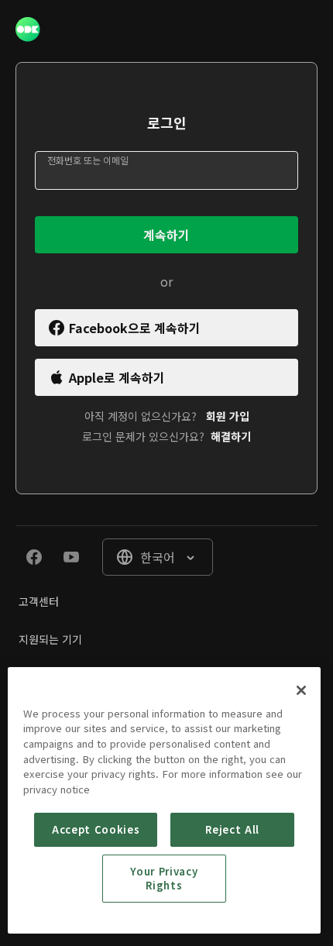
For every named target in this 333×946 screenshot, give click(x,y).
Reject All (232, 829)
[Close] (301, 690)
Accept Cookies (95, 829)
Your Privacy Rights (163, 878)
